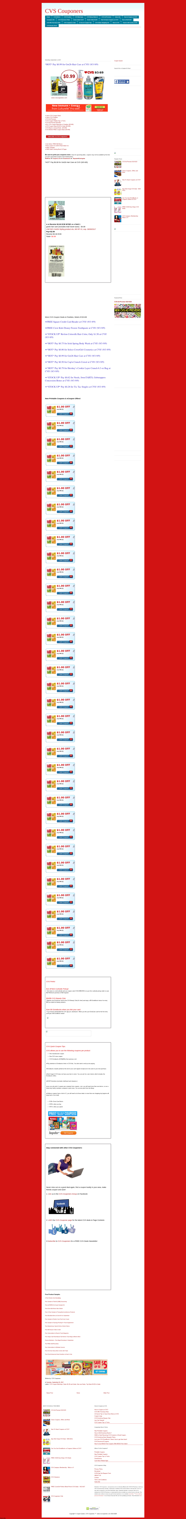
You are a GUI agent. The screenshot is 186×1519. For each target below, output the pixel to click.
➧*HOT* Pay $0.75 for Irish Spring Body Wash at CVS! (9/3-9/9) (76, 343)
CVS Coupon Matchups (56, 1384)
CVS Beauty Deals (52, 25)
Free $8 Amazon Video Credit (53, 1329)
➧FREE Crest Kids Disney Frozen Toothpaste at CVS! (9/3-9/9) (75, 327)
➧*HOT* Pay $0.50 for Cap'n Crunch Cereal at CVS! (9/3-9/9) (74, 361)
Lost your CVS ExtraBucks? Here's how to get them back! (110, 1439)
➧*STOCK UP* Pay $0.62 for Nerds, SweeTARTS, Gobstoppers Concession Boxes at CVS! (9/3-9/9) (75, 379)
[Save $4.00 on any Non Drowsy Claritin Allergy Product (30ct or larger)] (60, 466)
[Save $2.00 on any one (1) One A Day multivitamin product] (60, 498)
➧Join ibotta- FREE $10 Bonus (53, 144)
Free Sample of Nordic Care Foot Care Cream (57, 1319)
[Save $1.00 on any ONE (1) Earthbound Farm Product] (60, 808)
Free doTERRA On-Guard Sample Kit (55, 1305)
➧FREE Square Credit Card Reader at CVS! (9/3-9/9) (70, 321)
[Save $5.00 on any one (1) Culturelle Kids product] (60, 514)
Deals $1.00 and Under (69, 1384)
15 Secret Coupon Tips (85, 22)
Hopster (75, 158)
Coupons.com (56, 158)
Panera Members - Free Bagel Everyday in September (59, 1340)
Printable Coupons (99, 1452)
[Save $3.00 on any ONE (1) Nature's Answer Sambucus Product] (60, 824)
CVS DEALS (57, 17)
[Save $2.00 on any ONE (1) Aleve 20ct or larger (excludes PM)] (60, 547)
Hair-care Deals (81, 1384)
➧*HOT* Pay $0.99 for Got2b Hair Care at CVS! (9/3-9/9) (72, 355)
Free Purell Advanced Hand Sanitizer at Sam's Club (58, 1354)
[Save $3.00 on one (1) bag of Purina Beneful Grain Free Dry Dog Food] (60, 952)
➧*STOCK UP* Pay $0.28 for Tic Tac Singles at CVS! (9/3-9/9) (75, 386)
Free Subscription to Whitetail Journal (55, 1347)
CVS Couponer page (64, 1220)
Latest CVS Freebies (52, 117)
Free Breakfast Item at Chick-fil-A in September (57, 1315)
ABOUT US (97, 1475)
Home (48, 17)
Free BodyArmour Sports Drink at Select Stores (57, 1326)
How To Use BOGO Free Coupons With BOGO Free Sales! (111, 1443)
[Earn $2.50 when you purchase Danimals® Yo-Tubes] (60, 873)
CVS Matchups (79, 17)
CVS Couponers (64, 11)
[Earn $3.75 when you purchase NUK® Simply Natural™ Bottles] (60, 905)
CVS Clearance (55, 1477)
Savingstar (82, 158)
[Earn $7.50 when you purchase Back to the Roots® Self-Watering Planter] (60, 938)
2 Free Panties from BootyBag (53, 1298)
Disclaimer (97, 1471)
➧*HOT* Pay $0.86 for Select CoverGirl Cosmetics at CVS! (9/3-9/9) (78, 349)
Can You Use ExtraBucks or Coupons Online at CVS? (130, 198)
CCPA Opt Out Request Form (102, 1473)
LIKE (50, 1220)
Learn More (131, 1493)
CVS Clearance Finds (64, 20)
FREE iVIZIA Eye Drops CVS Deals (61, 1458)
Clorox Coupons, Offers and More (60, 1419)
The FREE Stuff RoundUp (52, 1343)
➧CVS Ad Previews (50, 119)
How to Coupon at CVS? (130, 17)
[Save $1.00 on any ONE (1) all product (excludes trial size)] (60, 596)
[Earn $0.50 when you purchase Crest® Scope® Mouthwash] (60, 840)
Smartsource (67, 158)
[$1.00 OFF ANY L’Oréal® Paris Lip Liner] (60, 710)
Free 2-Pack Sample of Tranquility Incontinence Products (60, 1312)
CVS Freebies (67, 17)
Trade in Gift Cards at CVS (130, 22)
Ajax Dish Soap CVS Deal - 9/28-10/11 (62, 1439)
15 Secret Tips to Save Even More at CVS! (106, 1414)
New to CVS (116, 22)
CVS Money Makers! (92, 17)
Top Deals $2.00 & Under (93, 1384)
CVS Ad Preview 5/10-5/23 (129, 161)
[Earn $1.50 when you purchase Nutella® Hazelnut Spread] (60, 856)
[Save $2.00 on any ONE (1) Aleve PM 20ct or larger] (60, 482)
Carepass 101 (51, 20)
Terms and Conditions (100, 1479)
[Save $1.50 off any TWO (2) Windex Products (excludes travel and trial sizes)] (60, 563)
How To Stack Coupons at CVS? (109, 20)
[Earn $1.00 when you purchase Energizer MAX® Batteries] (60, 889)
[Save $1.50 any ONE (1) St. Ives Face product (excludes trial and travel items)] (60, 645)
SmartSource (98, 1458)
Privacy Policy (98, 1469)
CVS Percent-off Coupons (101, 1441)
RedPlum (48, 158)
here (141, 1495)
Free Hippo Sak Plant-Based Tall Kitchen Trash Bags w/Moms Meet (62, 1336)
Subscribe (118, 17)
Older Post (106, 1393)
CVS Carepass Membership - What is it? (62, 1467)
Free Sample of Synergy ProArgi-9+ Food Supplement (59, 1322)
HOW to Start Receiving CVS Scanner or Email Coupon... (110, 1435)
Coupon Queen (118, 61)
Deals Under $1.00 (78, 20)
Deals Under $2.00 (92, 20)
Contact (96, 1477)
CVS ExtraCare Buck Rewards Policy (104, 1437)
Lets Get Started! (99, 1420)
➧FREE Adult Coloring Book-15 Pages (56, 149)
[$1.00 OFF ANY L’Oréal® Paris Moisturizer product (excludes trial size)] (60, 726)
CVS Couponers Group (68, 1194)
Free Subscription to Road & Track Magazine (57, 1333)
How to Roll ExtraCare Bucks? (103, 1433)
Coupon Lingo (98, 1416)
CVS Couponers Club (70, 22)
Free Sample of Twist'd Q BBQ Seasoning (56, 1301)
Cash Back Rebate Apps (101, 1460)
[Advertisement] (93, 43)
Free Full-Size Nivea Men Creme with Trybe (56, 1350)
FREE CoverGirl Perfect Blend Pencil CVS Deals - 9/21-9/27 (68, 1486)
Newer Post (49, 1393)
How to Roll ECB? (127, 20)
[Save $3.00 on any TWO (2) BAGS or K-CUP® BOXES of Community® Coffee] (60, 759)
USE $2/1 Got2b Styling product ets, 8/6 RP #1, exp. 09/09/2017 (71, 229)
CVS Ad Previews (106, 17)
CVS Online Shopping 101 (102, 22)
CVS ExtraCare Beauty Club (102, 1418)
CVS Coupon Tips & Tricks (102, 1422)
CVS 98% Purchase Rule (53, 22)
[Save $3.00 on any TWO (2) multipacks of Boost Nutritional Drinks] (60, 433)
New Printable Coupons (101, 1431)
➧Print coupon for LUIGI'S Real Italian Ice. (57, 145)
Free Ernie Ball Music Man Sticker (54, 1308)
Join (49, 1194)
